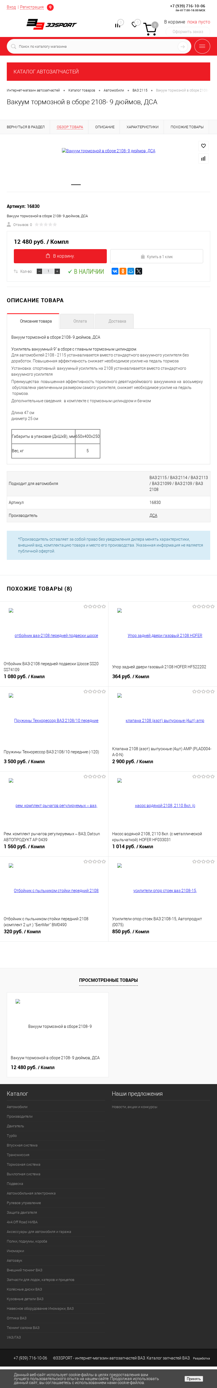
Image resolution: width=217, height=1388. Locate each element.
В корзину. (64, 256)
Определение (50, 7)
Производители (19, 1116)
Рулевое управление (24, 1203)
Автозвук (14, 1260)
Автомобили (17, 1107)
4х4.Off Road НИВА (22, 1222)
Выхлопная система (23, 1174)
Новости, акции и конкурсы (134, 1107)
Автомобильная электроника (31, 1193)
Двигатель (15, 1126)
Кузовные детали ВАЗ (25, 1299)
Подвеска (15, 1184)
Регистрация (32, 7)
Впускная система (22, 1145)
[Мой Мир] (130, 271)
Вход (11, 7)
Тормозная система (23, 1164)
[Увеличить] (108, 151)
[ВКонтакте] (115, 271)
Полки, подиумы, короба (27, 1241)
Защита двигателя (22, 1212)
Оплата (80, 321)
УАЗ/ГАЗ (14, 1337)
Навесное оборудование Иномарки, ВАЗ (40, 1308)
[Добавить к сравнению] (203, 158)
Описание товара (36, 321)
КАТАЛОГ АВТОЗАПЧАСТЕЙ (46, 72)
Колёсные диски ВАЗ (24, 1289)
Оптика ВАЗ (17, 1318)
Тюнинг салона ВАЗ (23, 1328)
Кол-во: (26, 271)
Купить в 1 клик (160, 256)
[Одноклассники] (123, 271)
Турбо (12, 1136)
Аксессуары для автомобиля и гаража (39, 1232)
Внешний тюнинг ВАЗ (24, 1270)
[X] (138, 271)
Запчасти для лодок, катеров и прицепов (40, 1280)
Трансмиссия (18, 1155)
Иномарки (15, 1251)
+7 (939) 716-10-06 (187, 5)
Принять (194, 1379)
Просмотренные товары (108, 980)
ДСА (153, 515)
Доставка (117, 321)
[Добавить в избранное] (203, 146)
